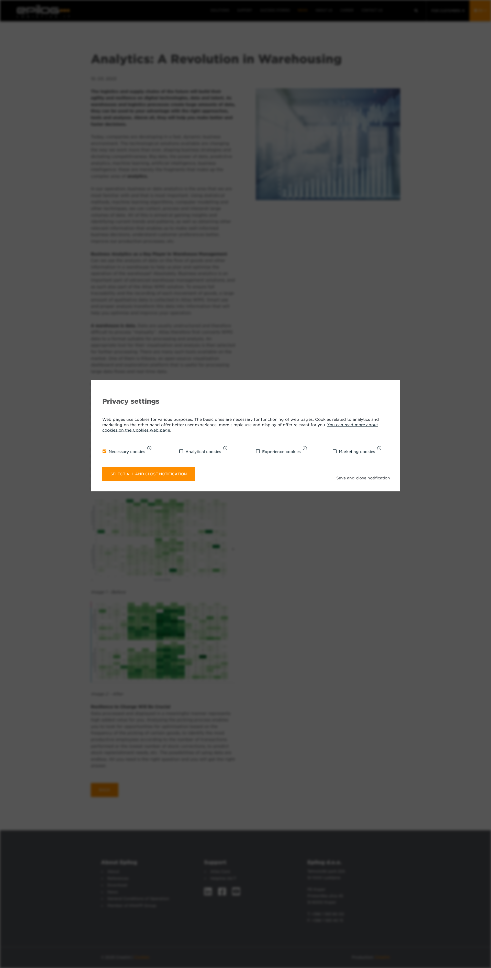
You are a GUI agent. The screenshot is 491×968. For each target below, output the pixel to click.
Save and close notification (363, 478)
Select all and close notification (148, 473)
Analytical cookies (203, 451)
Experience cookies (281, 451)
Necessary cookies (127, 451)
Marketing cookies (357, 451)
